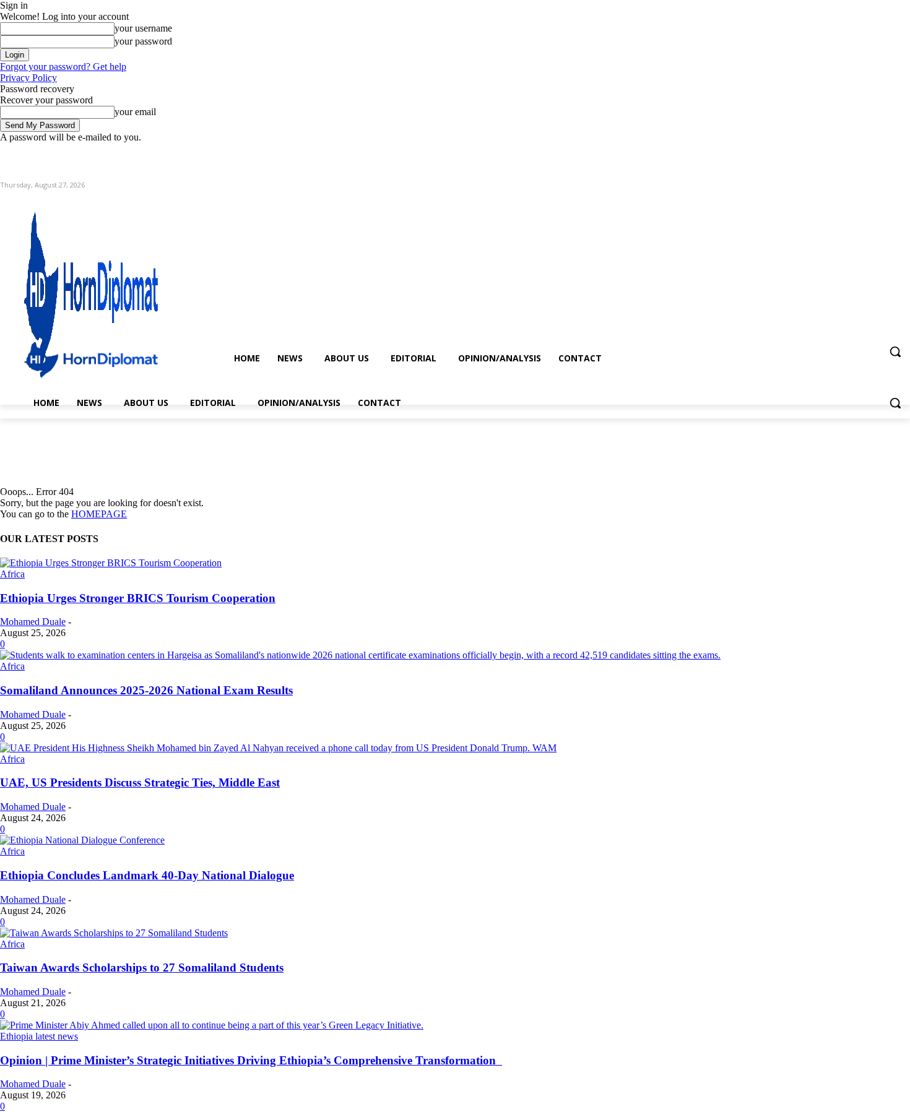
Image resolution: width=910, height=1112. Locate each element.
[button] (895, 351)
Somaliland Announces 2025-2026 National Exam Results (146, 690)
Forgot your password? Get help (63, 66)
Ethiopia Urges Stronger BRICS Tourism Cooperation (137, 598)
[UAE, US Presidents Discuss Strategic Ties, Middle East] (278, 748)
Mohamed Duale (33, 621)
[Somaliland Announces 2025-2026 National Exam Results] (360, 655)
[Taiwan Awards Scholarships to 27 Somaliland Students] (114, 933)
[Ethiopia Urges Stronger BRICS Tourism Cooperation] (111, 563)
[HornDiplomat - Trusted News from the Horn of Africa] (136, 285)
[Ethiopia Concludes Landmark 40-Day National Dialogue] (82, 840)
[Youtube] (903, 152)
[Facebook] (834, 152)
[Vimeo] (885, 152)
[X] (869, 152)
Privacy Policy (28, 77)
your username (143, 28)
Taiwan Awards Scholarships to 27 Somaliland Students (142, 967)
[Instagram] (851, 152)
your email (135, 111)
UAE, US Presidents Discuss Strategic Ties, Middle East (140, 782)
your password (143, 41)
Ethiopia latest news (39, 1036)
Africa (12, 574)
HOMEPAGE (99, 514)
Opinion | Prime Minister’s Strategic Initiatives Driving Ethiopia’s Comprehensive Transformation (251, 1060)
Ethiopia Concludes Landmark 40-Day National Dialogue (147, 875)
